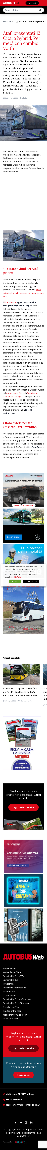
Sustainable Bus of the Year (16, 1003)
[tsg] (23, 561)
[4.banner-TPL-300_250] (23, 490)
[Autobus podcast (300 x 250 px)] (23, 924)
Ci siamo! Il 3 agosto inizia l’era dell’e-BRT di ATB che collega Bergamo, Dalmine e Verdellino (20, 692)
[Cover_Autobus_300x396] (23, 606)
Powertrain (8, 983)
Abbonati (32, 3)
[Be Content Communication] (20, 1142)
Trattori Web (9, 991)
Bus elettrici (25, 701)
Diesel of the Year (11, 1007)
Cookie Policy (16, 577)
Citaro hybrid (10, 302)
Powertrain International (14, 987)
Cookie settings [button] (31, 581)
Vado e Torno (9, 968)
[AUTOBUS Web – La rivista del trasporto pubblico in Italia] (11, 3)
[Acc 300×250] (23, 890)
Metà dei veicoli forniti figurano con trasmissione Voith (23, 293)
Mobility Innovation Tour (15, 1014)
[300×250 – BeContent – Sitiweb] (23, 856)
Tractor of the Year (12, 1011)
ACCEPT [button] (15, 581)
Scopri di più (23, 1075)
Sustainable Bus (10, 980)
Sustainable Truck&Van (14, 976)
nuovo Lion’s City (14, 393)
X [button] (41, 566)
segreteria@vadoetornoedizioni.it (23, 1104)
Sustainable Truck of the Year (17, 999)
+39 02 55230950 (13, 1099)
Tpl (31, 701)
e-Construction (10, 995)
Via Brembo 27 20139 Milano (19, 1094)
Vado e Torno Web (12, 972)
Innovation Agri (10, 1018)
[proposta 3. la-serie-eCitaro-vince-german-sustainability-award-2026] (23, 526)
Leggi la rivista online (23, 807)
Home (5, 21)
